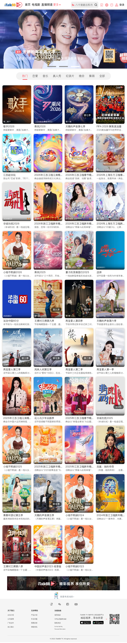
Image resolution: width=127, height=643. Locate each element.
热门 (25, 76)
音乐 (45, 76)
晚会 (81, 76)
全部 (102, 76)
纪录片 (70, 76)
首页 (28, 5)
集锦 (92, 76)
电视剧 (36, 5)
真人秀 (57, 76)
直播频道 (47, 5)
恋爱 (35, 76)
